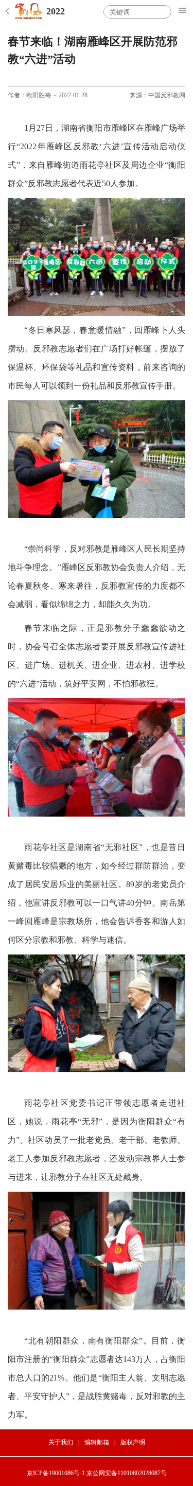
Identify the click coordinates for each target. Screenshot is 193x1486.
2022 (55, 11)
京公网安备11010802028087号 (126, 1473)
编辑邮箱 (96, 1442)
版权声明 (132, 1442)
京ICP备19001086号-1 (56, 1473)
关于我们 (60, 1442)
